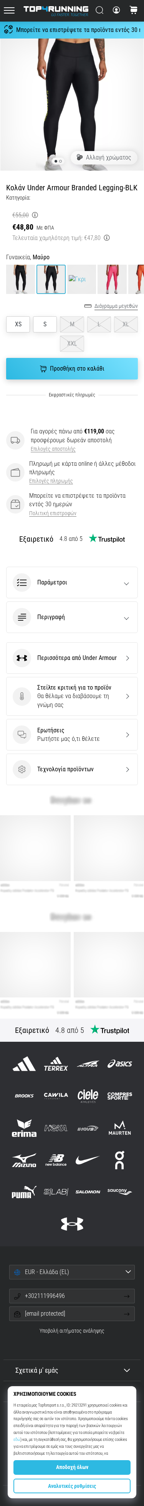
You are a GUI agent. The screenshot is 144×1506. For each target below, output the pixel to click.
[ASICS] (120, 1064)
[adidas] (24, 1064)
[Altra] (88, 1064)
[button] (72, 582)
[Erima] (24, 1128)
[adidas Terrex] (56, 1064)
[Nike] (88, 1160)
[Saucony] (120, 1192)
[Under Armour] (72, 1224)
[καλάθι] (133, 11)
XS (18, 324)
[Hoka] (56, 1128)
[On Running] (120, 1160)
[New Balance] (56, 1160)
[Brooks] (24, 1096)
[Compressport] (120, 1096)
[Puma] (24, 1192)
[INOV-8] (88, 1128)
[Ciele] (88, 1096)
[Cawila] (56, 1096)
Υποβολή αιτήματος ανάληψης (72, 1331)
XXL (72, 343)
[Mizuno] (24, 1160)
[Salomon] (88, 1192)
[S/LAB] (56, 1192)
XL (125, 324)
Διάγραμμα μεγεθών (116, 306)
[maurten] (120, 1128)
